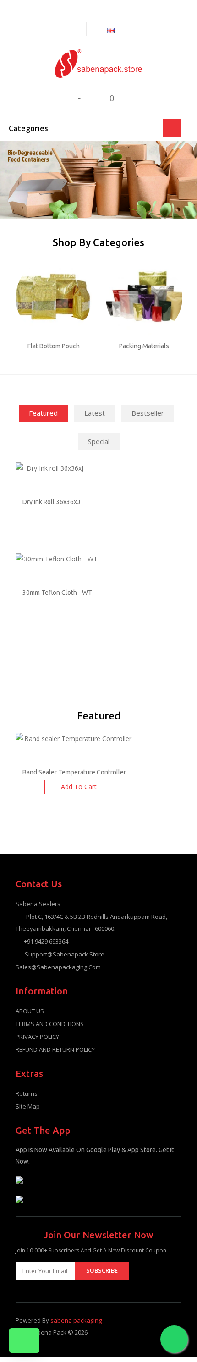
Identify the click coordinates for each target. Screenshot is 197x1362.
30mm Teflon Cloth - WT (57, 592)
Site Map (28, 1106)
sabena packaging (76, 1320)
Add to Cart (79, 786)
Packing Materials (144, 346)
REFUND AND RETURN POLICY (55, 1049)
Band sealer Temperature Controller (74, 772)
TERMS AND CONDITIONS (50, 1024)
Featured (43, 412)
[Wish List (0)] (91, 98)
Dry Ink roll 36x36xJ (51, 501)
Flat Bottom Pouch (53, 346)
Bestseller (147, 412)
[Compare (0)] (79, 29)
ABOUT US (30, 1011)
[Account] (74, 97)
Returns (27, 1093)
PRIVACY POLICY (37, 1036)
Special (98, 441)
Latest (94, 412)
